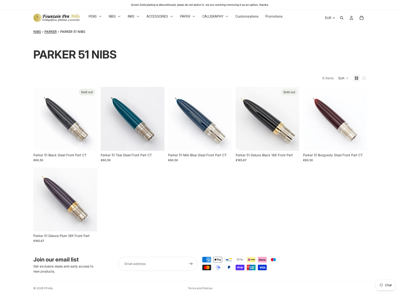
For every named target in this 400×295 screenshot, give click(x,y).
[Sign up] (191, 264)
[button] (343, 78)
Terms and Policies (200, 288)
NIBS (37, 32)
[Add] (157, 143)
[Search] (342, 18)
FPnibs (48, 288)
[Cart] (361, 18)
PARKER (50, 32)
